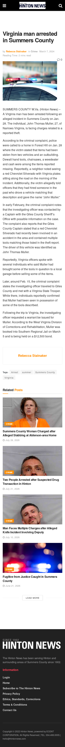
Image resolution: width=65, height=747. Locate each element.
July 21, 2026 (12, 488)
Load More (32, 597)
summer (26, 372)
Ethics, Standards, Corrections (21, 699)
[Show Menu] (4, 5)
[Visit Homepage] (32, 5)
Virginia (9, 377)
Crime (34, 51)
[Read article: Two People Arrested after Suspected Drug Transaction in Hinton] (32, 461)
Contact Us (9, 710)
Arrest (14, 372)
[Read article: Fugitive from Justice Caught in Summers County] (32, 558)
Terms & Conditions (15, 704)
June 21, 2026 (12, 585)
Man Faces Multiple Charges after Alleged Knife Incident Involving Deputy (30, 530)
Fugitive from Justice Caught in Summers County (30, 579)
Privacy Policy (11, 693)
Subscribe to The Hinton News (21, 688)
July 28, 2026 (12, 440)
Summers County (45, 372)
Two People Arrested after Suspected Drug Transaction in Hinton (31, 482)
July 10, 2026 (12, 537)
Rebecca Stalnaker (16, 51)
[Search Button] (60, 5)
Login (6, 677)
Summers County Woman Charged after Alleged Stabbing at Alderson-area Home (30, 433)
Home (6, 683)
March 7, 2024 (46, 51)
